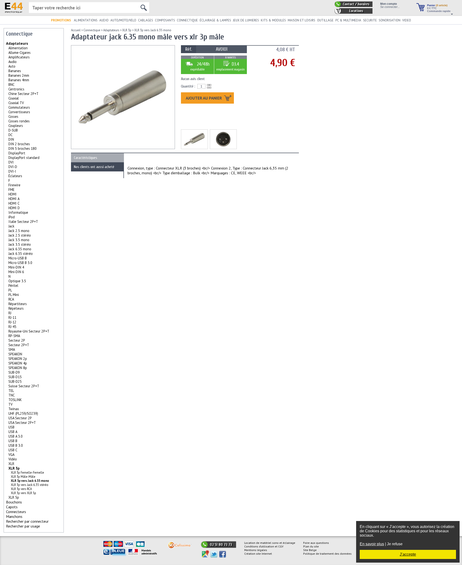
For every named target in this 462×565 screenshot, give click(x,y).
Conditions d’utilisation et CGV (263, 546)
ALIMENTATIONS (85, 20)
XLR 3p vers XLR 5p (23, 493)
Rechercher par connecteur (27, 521)
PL (10, 290)
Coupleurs (15, 125)
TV (10, 404)
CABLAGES (145, 20)
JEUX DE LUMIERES (246, 20)
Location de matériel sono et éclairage (269, 543)
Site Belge (310, 550)
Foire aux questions (316, 543)
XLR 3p (13, 468)
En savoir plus (372, 544)
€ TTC (432, 8)
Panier (437, 5)
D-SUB (13, 130)
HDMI (12, 194)
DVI (11, 162)
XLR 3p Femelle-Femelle (27, 473)
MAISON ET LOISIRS (301, 20)
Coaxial (13, 98)
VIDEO (406, 20)
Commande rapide (438, 11)
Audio (12, 61)
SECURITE (370, 20)
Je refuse (395, 544)
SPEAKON (15, 354)
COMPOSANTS (165, 20)
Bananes (14, 71)
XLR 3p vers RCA (21, 489)
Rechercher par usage (23, 526)
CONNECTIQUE (187, 20)
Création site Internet (258, 553)
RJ (9, 313)
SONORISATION (389, 20)
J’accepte (408, 554)
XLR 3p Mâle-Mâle (23, 477)
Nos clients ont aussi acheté (94, 167)
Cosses (13, 116)
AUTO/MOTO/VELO (123, 20)
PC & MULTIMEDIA (348, 20)
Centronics (16, 89)
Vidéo (12, 459)
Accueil (76, 30)
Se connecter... (390, 6)
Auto (11, 66)
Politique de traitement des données (327, 553)
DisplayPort (16, 153)
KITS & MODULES (273, 20)
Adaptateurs (17, 43)
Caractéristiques (85, 158)
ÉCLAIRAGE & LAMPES (215, 20)
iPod (11, 217)
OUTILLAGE (325, 20)
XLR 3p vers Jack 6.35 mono (152, 30)
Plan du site (311, 546)
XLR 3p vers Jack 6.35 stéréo (29, 485)
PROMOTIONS (61, 20)
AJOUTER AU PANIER (204, 98)
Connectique (91, 30)
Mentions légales (255, 550)
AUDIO (104, 20)
